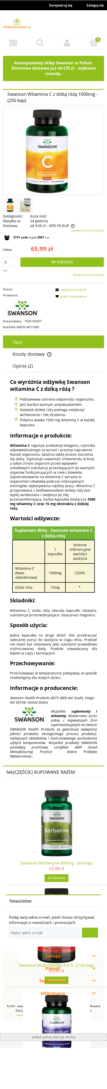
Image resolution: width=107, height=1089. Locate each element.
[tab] (53, 342)
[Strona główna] (53, 24)
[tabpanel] (53, 568)
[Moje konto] (67, 43)
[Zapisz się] (90, 933)
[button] (13, 43)
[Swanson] (27, 308)
